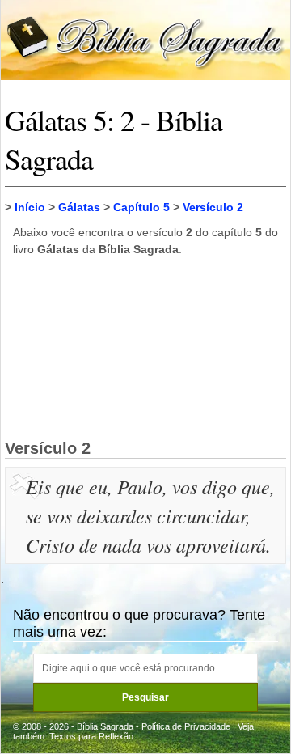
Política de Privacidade (185, 726)
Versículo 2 (213, 207)
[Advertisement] (145, 347)
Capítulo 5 (141, 207)
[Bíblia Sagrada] (145, 39)
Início (30, 207)
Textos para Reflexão (91, 736)
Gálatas (79, 207)
